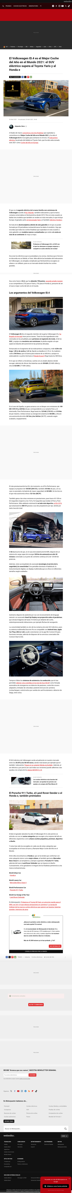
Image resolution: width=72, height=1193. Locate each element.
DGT (7, 46)
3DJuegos (20, 1144)
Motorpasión (61, 1144)
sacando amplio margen (54, 281)
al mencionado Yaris (34, 220)
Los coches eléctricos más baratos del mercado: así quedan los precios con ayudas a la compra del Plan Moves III (45, 782)
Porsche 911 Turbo (16, 890)
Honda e (13, 875)
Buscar (65, 1128)
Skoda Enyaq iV (39, 356)
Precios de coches (31, 1113)
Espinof (33, 1147)
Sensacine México (35, 1177)
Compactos (7, 1109)
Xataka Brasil (7, 1180)
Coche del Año (49, 957)
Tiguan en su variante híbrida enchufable (38, 765)
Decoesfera (7, 1164)
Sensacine (33, 1144)
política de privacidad (25, 1078)
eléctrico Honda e (56, 220)
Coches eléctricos (37, 957)
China (50, 46)
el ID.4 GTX (58, 503)
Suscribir (32, 1075)
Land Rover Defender (17, 897)
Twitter (66, 6)
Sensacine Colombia (36, 1180)
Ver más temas (8, 1121)
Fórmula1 (7, 1106)
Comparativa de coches (56, 1113)
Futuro (28, 1116)
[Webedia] (68, 1)
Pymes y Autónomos (22, 1164)
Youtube (62, 6)
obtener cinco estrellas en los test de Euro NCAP (32, 683)
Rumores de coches (10, 1113)
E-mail (31, 77)
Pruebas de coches (54, 1109)
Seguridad (38, 46)
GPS (55, 46)
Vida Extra (19, 1147)
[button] (20, 126)
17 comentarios (16, 77)
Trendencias (7, 1161)
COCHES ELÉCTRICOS (20, 6)
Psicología (20, 46)
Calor (45, 46)
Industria (27, 957)
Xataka (6, 1144)
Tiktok (69, 6)
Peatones (12, 46)
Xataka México (7, 1177)
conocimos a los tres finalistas (32, 133)
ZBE (26, 46)
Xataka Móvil (7, 1147)
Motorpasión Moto (62, 1147)
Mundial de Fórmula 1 (55, 1116)
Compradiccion (8, 1166)
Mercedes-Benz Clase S (18, 883)
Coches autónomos (10, 1116)
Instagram (59, 6)
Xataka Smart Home (9, 1152)
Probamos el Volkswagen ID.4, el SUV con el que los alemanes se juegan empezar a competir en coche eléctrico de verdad (46, 246)
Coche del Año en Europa (29, 143)
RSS (29, 1091)
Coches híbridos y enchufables (58, 1106)
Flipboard (28, 77)
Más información (55, 946)
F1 (41, 6)
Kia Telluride (29, 213)
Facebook (56, 6)
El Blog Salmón (21, 1161)
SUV (27, 1109)
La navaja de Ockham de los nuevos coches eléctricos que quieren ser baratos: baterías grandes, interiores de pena (35, 907)
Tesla (60, 46)
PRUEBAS (8, 6)
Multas (31, 46)
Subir (63, 1136)
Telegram (53, 6)
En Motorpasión (37, 241)
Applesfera (6, 1149)
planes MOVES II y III (35, 770)
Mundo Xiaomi (7, 1154)
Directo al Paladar (48, 1144)
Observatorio (33, 6)
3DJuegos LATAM (21, 1177)
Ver (37, 1004)
